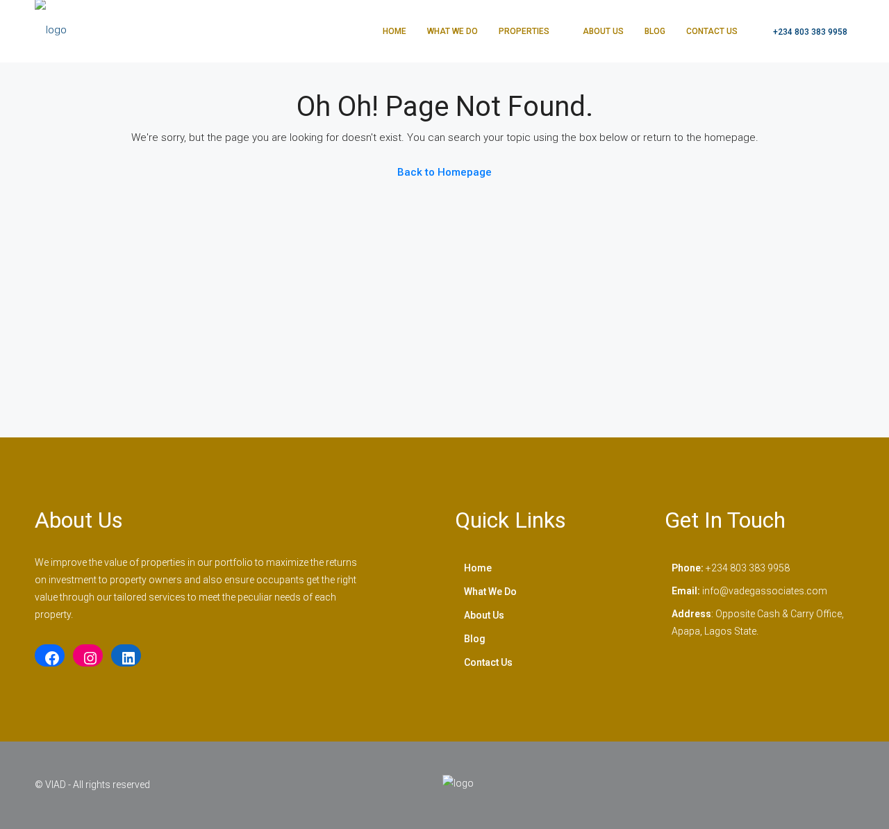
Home (394, 31)
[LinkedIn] (126, 658)
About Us (603, 31)
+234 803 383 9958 (809, 32)
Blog (655, 31)
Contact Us (712, 31)
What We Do (452, 31)
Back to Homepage (444, 172)
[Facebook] (50, 658)
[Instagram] (88, 658)
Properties (524, 31)
